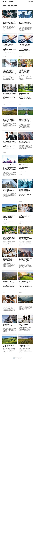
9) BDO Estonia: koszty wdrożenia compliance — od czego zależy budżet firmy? (9, 190)
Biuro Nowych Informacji (8, 1)
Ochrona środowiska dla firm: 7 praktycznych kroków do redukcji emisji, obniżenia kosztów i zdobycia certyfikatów (25, 261)
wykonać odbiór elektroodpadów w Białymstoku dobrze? (9, 326)
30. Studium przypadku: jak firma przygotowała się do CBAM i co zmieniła (24, 142)
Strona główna (30, 1)
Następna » (19, 358)
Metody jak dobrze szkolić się (25, 304)
